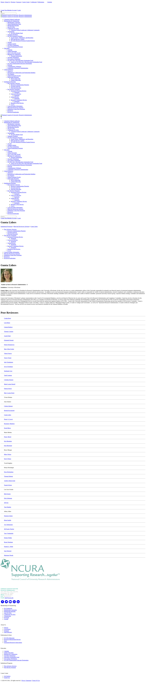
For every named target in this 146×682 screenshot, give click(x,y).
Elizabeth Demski (9, 340)
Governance (7, 629)
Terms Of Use (36, 680)
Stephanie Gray (8, 371)
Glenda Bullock (8, 327)
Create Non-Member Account (9, 10)
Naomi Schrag (8, 485)
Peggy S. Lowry (8, 419)
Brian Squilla (7, 520)
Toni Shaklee (7, 507)
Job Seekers (7, 676)
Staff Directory (8, 632)
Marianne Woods (8, 555)
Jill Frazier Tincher (9, 529)
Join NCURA (7, 613)
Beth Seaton (7, 494)
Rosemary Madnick (9, 423)
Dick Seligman (8, 498)
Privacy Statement (26, 680)
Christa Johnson (8, 406)
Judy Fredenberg (8, 362)
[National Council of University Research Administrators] (16, 15)
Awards (6, 619)
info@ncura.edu (9, 598)
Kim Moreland (8, 445)
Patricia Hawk (8, 388)
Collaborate (34, 2)
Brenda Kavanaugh (9, 410)
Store (5, 641)
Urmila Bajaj (7, 318)
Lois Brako (7, 322)
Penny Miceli (7, 437)
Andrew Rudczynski (9, 480)
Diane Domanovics (9, 344)
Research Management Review (12, 639)
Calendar (49, 2)
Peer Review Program (10, 667)
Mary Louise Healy (9, 393)
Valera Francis (8, 353)
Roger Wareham (8, 542)
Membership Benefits (9, 611)
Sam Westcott (7, 551)
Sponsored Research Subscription (13, 642)
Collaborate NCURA (9, 614)
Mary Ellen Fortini (9, 349)
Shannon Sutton (8, 516)
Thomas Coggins (8, 331)
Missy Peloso (7, 454)
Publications (41, 2)
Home (2, 2)
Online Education (8, 652)
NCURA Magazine (9, 638)
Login (19, 10)
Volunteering (7, 616)
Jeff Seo (6, 502)
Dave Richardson (8, 472)
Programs (6, 617)
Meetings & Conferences (10, 654)
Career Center (26, 2)
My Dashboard (8, 608)
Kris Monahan (8, 441)
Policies (6, 627)
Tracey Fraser (7, 358)
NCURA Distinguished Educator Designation (16, 660)
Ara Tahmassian (8, 524)
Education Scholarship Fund (11, 657)
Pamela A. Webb (8, 546)
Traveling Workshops (9, 655)
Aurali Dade (7, 336)
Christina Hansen (8, 380)
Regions (13, 2)
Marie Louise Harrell (9, 384)
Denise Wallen (8, 538)
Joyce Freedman (8, 366)
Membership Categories (10, 610)
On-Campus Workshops (10, 658)
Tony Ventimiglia (8, 533)
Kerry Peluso (7, 459)
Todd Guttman (8, 375)
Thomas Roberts (8, 476)
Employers (7, 677)
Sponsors (18, 2)
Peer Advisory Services (10, 666)
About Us (7, 2)
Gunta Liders (7, 415)
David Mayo (7, 428)
